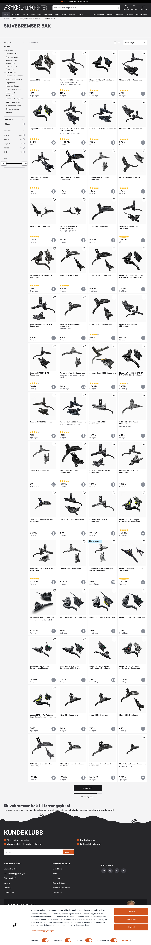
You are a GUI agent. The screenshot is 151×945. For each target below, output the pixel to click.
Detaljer (125, 940)
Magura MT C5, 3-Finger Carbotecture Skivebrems (99, 667)
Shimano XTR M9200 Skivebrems (98, 520)
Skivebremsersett (12, 109)
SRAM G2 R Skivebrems (69, 275)
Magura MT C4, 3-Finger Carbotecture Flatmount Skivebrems (40, 667)
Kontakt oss (57, 869)
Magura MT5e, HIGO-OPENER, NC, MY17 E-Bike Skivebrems (131, 374)
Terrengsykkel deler (25, 19)
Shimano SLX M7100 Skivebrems (102, 129)
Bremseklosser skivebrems (11, 61)
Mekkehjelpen (141, 14)
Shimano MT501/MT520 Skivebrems (129, 227)
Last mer (87, 788)
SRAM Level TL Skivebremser (101, 324)
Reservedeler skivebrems (11, 94)
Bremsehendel (11, 54)
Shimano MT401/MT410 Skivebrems (39, 374)
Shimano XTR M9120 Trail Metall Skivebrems (43, 569)
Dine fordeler (9, 892)
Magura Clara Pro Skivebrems (42, 617)
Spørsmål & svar (59, 883)
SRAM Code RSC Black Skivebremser (69, 472)
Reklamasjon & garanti (61, 887)
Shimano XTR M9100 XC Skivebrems (129, 472)
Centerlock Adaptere (14, 79)
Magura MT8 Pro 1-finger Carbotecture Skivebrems (129, 667)
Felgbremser (10, 83)
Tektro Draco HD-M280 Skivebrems (99, 178)
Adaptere (9, 50)
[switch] (68, 940)
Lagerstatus (8, 119)
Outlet (81, 14)
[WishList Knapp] (54, 53)
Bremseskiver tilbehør (14, 76)
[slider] (3, 163)
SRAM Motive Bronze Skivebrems (132, 764)
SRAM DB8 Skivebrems (98, 226)
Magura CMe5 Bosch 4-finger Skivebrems (131, 569)
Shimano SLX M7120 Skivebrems (73, 422)
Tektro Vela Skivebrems (39, 471)
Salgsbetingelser (10, 869)
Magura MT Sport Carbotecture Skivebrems (102, 81)
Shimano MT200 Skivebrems (71, 80)
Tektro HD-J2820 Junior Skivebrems (129, 423)
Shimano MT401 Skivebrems (41, 422)
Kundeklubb (57, 892)
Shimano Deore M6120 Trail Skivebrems (41, 325)
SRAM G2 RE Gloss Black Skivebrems (70, 325)
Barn (64, 14)
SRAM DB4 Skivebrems (69, 715)
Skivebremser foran (13, 106)
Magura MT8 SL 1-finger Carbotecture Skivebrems (129, 520)
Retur (54, 873)
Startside (6, 19)
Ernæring (48, 14)
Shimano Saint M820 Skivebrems (102, 373)
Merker (110, 14)
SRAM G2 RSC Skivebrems (100, 275)
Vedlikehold (36, 14)
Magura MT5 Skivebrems (40, 80)
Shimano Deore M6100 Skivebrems (128, 325)
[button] (126, 7)
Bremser (37, 19)
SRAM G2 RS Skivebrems (40, 226)
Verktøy (25, 14)
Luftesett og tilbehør (14, 89)
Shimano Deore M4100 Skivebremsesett (69, 227)
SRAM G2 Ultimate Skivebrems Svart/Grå (72, 765)
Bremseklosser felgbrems (11, 67)
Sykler (72, 14)
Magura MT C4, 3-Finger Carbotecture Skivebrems (70, 667)
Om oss (7, 883)
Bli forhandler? (10, 878)
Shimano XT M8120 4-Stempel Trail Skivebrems (72, 130)
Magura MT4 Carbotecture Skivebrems (41, 276)
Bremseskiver (11, 72)
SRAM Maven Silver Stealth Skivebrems (100, 765)
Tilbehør (15, 14)
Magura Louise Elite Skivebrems (132, 617)
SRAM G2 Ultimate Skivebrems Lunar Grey (42, 765)
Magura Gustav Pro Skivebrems (102, 617)
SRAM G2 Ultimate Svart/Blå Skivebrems (41, 520)
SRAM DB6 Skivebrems (98, 715)
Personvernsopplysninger (42, 931)
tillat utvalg (131, 919)
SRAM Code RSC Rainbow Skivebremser (70, 178)
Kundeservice (98, 14)
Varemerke (8, 131)
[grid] (87, 416)
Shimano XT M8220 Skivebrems (72, 520)
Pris (5, 159)
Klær (57, 14)
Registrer (68, 852)
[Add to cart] (53, 93)
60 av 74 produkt (87, 797)
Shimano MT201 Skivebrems (130, 80)
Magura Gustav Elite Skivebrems (73, 617)
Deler (6, 14)
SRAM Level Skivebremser (129, 178)
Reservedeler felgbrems (15, 99)
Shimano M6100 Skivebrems (130, 129)
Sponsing (8, 887)
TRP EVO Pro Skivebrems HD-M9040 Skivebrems (101, 569)
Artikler (129, 14)
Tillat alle (131, 911)
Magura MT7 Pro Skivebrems (41, 129)
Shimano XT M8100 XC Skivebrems (39, 178)
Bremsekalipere (12, 57)
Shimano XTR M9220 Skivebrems (98, 423)
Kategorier (8, 43)
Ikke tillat (131, 927)
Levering (56, 878)
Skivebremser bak (13, 102)
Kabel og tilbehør (12, 86)
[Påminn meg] (83, 386)
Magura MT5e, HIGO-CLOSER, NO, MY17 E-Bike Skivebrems (131, 276)
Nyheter (119, 14)
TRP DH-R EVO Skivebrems (70, 568)
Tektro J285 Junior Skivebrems (72, 373)
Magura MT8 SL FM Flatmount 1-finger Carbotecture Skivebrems (43, 716)
